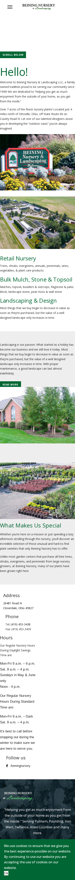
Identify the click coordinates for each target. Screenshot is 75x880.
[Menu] (9, 7)
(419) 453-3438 (20, 624)
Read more (10, 384)
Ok (6, 873)
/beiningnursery (20, 766)
